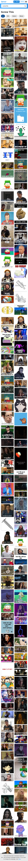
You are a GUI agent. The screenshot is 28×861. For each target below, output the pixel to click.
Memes (21, 16)
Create (17, 1)
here (20, 859)
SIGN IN (22, 1)
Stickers (14, 16)
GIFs (8, 16)
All (3, 16)
